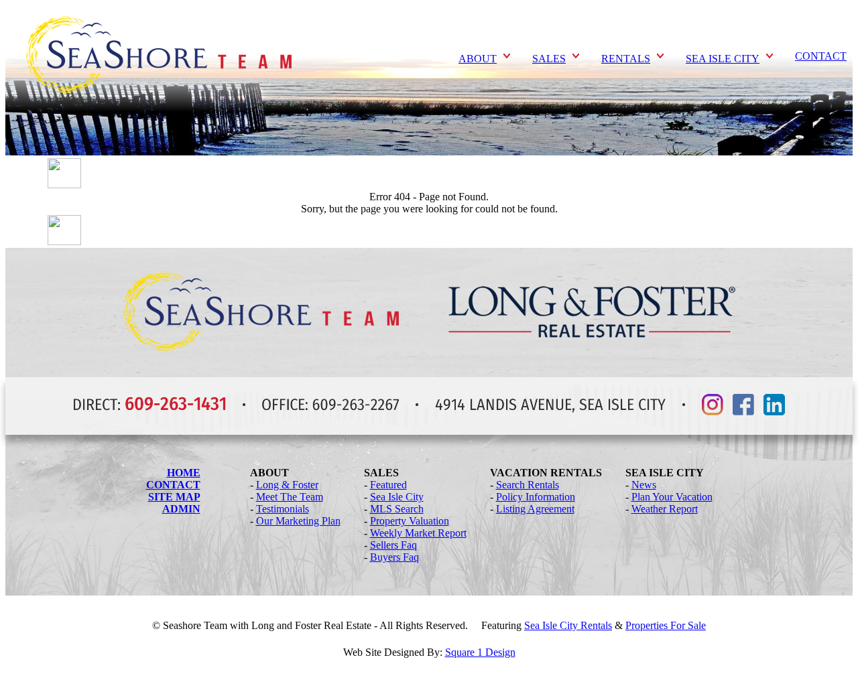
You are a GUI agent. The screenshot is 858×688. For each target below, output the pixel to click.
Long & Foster (287, 484)
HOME (183, 472)
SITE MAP (174, 496)
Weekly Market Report (418, 533)
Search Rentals (527, 484)
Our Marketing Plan (298, 521)
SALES (549, 58)
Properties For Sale (665, 625)
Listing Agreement (535, 508)
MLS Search (397, 508)
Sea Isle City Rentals (568, 625)
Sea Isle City (397, 496)
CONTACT (821, 56)
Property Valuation (409, 521)
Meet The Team (289, 496)
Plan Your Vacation (672, 496)
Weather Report (664, 508)
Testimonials (282, 508)
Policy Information (535, 496)
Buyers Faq (394, 557)
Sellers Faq (393, 545)
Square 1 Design (480, 652)
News (643, 484)
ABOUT (477, 58)
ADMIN (181, 508)
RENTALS (625, 58)
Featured (388, 484)
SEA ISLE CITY (722, 58)
